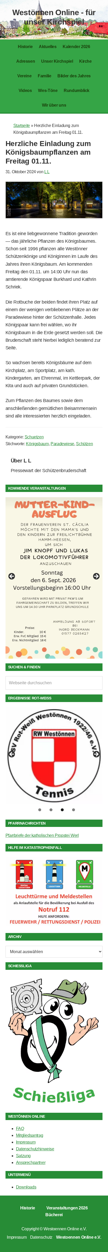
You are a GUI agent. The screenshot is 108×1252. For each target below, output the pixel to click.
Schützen (84, 444)
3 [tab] (62, 809)
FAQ (20, 1128)
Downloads (26, 1187)
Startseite (21, 125)
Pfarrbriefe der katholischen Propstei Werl (42, 835)
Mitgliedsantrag (29, 1135)
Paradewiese (62, 444)
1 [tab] (39, 809)
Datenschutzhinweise (35, 1149)
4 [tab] (73, 809)
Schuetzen (34, 437)
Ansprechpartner (31, 1162)
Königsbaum (37, 444)
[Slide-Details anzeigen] (54, 577)
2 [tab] (51, 809)
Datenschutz (41, 1237)
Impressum (26, 1142)
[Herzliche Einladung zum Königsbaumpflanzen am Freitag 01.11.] (54, 216)
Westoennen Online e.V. (65, 1229)
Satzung (23, 1156)
